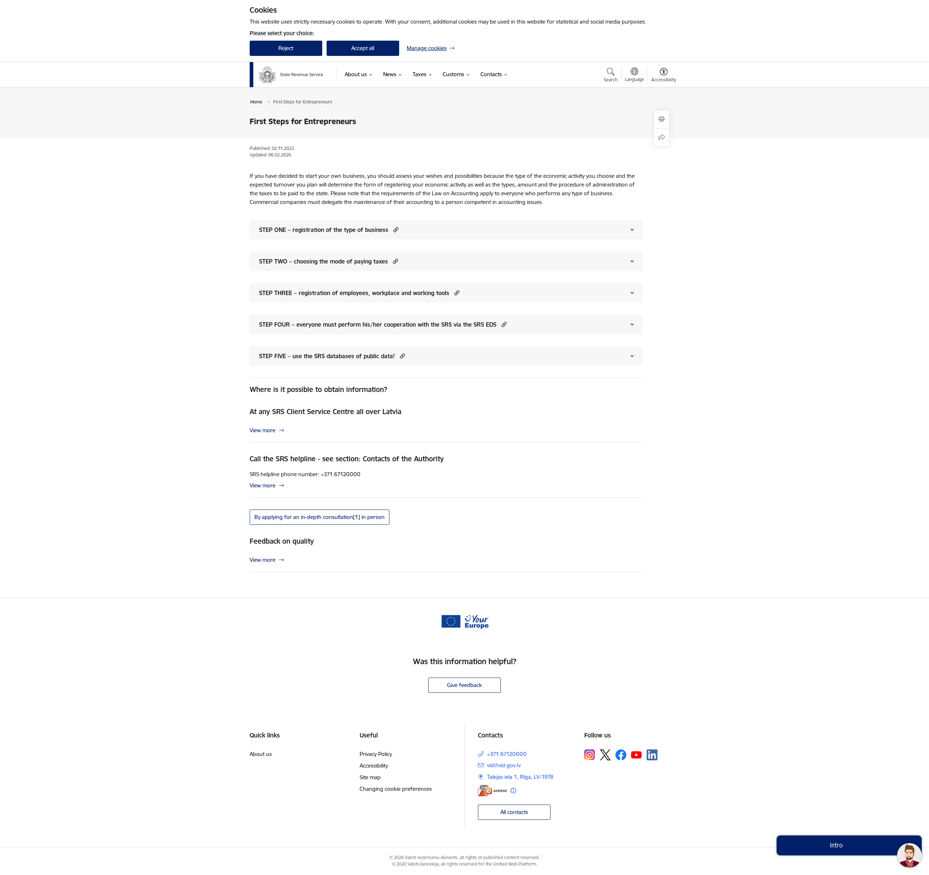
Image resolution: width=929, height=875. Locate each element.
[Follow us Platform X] (605, 754)
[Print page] (661, 119)
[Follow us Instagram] (589, 754)
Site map (370, 777)
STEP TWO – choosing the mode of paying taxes (323, 261)
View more (262, 430)
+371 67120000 (507, 754)
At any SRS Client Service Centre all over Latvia (325, 411)
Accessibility (374, 765)
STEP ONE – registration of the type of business (323, 229)
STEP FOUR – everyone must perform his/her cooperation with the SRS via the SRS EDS (377, 324)
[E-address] (492, 791)
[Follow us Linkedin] (652, 754)
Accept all (362, 48)
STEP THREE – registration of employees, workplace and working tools (354, 293)
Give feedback (464, 685)
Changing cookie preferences (396, 788)
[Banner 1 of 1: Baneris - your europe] (464, 621)
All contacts (514, 812)
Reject (285, 48)
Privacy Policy (376, 754)
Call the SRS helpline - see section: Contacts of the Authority (347, 458)
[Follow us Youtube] (636, 754)
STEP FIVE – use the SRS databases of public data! (327, 356)
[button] (395, 229)
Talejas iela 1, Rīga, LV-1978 (520, 776)
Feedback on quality (282, 541)
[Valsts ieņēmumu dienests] (291, 74)
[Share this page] (661, 137)
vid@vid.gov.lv (504, 765)
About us (261, 754)
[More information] (513, 790)
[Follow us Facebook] (620, 754)
